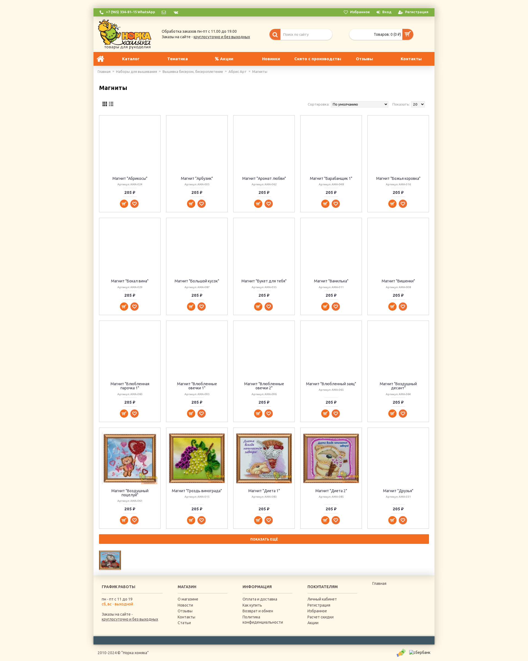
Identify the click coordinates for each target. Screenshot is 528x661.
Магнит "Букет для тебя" (264, 281)
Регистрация (318, 605)
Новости (185, 605)
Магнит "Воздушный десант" (398, 386)
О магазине (188, 599)
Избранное (317, 611)
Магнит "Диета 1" (264, 491)
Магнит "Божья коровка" (398, 178)
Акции (312, 623)
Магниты (259, 71)
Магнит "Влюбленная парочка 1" (130, 386)
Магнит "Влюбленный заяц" (331, 384)
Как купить (252, 605)
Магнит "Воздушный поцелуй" (129, 493)
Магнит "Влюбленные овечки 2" (264, 386)
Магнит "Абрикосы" (129, 178)
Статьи (184, 623)
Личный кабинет (322, 599)
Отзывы (185, 611)
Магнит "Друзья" (398, 491)
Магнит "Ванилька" (331, 281)
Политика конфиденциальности (263, 620)
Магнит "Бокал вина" (129, 281)
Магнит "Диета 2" (331, 491)
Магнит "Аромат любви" (264, 178)
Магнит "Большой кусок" (197, 281)
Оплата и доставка (260, 599)
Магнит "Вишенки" (398, 281)
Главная (104, 71)
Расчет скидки (320, 617)
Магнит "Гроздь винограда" (197, 491)
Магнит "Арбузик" (197, 178)
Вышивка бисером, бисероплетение (193, 71)
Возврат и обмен (258, 611)
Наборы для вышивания (136, 71)
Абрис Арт (238, 71)
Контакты (186, 617)
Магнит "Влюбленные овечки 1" (197, 386)
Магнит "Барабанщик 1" (331, 178)
